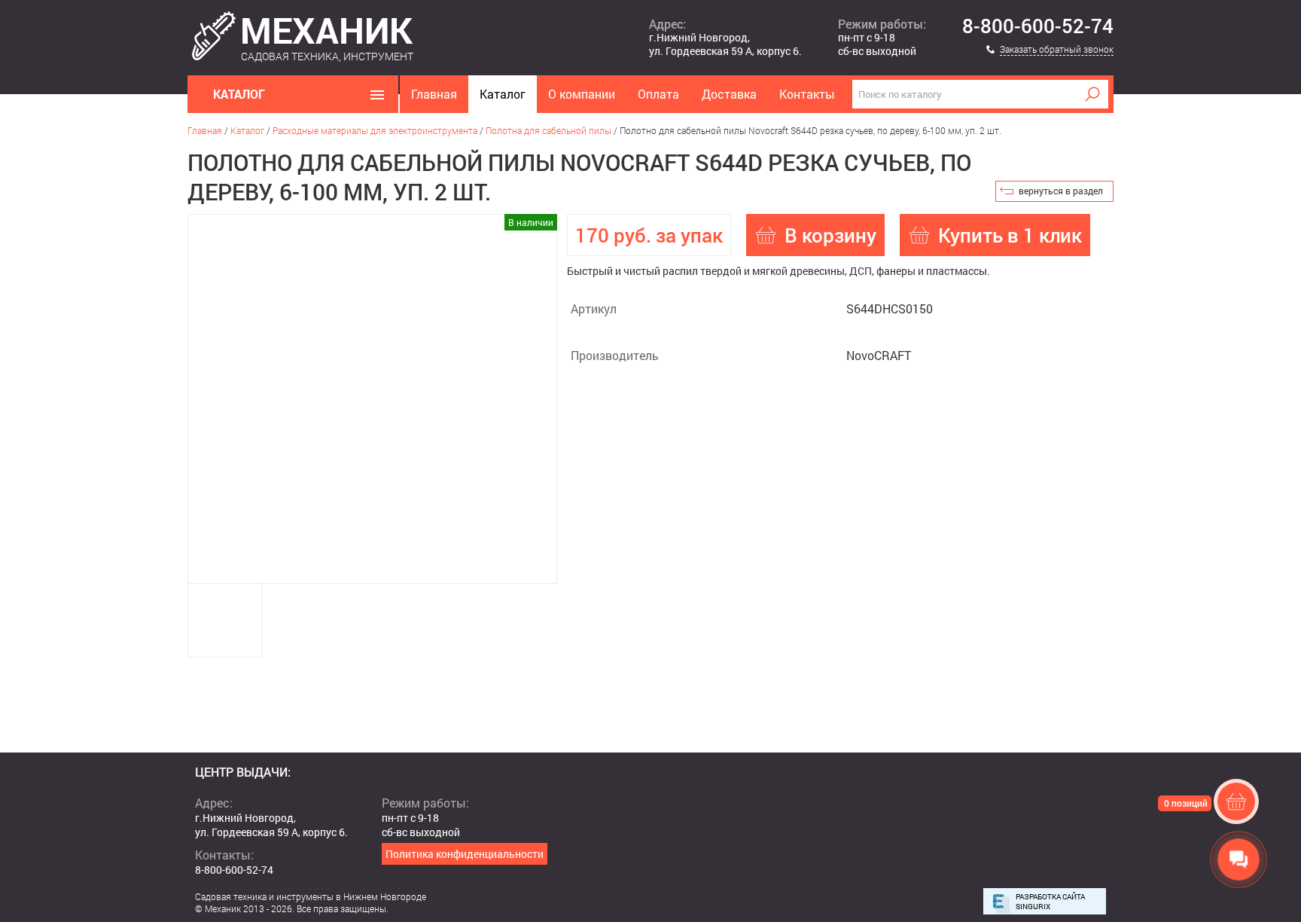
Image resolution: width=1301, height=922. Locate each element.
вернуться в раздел (1061, 191)
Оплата (658, 94)
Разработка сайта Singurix (1050, 901)
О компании (581, 94)
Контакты (807, 94)
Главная (434, 94)
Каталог (503, 94)
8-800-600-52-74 (1038, 26)
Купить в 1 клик (1010, 235)
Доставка (729, 94)
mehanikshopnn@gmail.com (263, 884)
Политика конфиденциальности (464, 854)
